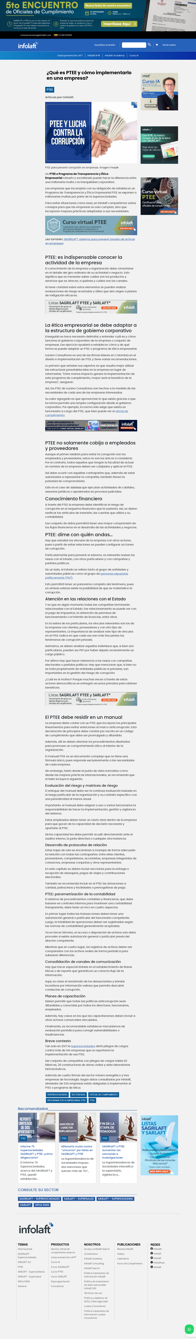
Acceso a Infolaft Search (97, 1249)
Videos (121, 1253)
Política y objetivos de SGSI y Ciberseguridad (96, 1299)
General (22, 1286)
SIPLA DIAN (42, 1205)
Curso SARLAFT (59, 1276)
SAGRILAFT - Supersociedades (27, 1255)
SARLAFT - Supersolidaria (31, 1271)
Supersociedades (83, 1046)
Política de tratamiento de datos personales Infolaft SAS (96, 1285)
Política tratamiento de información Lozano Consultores (96, 1314)
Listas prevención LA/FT (63, 1257)
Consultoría (57, 1286)
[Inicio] (42, 45)
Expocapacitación (60, 1281)
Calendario (123, 1258)
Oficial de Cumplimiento (104, 1095)
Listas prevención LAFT (70, 55)
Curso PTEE (57, 1271)
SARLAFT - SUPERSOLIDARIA (115, 1199)
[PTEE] (91, 425)
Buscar (149, 44)
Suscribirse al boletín (104, 45)
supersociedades (57, 1095)
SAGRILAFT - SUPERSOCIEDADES (39, 1199)
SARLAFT (25, 1205)
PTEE (50, 89)
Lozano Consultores (95, 1306)
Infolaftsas (159, 1262)
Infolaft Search (92, 1268)
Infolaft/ (158, 1249)
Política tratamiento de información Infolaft (96, 1275)
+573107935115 (65, 35)
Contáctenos (91, 1253)
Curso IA (134, 55)
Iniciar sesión (169, 45)
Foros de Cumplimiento (130, 1263)
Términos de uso (93, 1293)
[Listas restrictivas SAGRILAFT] (91, 306)
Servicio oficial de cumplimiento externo (63, 1250)
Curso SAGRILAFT (60, 1267)
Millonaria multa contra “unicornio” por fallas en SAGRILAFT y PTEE (77, 1150)
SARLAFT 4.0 (24, 1262)
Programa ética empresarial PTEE (66, 1100)
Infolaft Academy (115, 55)
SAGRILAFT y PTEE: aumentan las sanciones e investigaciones (113, 1152)
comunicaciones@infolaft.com (35, 35)
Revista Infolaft (125, 1249)
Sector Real (78, 1095)
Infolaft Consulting (94, 1263)
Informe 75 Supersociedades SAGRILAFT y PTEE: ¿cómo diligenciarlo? (36, 1152)
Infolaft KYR (94, 55)
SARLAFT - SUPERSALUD (79, 1199)
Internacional (25, 1249)
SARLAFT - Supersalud (29, 1276)
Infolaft (157, 1253)
